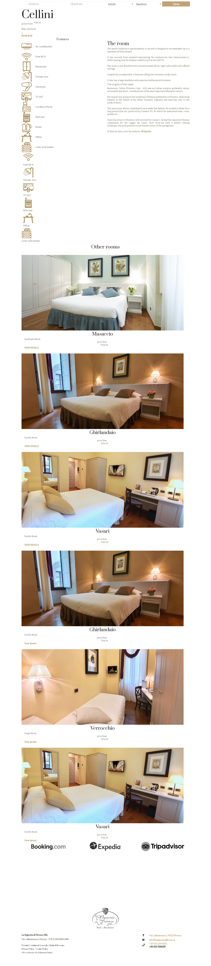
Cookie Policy (42, 949)
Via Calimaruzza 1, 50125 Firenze (165, 935)
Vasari (102, 531)
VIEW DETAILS (31, 347)
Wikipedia (146, 131)
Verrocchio (102, 728)
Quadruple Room (32, 339)
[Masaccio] (102, 293)
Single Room (30, 733)
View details (30, 643)
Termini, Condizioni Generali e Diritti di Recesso (43, 945)
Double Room (30, 437)
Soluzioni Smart (45, 952)
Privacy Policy (28, 949)
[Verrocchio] (102, 687)
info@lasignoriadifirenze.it (162, 940)
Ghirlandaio (102, 432)
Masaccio (102, 334)
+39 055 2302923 (158, 943)
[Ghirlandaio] (102, 391)
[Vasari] (102, 490)
